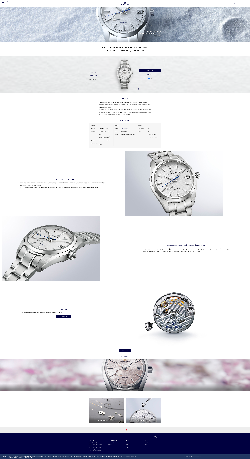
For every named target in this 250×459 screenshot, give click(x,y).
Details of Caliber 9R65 (63, 316)
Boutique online (150, 70)
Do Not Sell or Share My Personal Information (192, 456)
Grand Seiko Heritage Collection (95, 447)
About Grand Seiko (111, 442)
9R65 (122, 128)
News (145, 440)
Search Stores (150, 74)
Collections (10, 5)
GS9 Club (246, 1)
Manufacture (110, 444)
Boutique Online (239, 1)
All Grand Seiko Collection (94, 442)
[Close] (247, 456)
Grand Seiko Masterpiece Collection (95, 444)
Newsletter (238, 3)
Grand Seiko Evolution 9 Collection (95, 445)
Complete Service (129, 442)
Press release (146, 442)
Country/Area (11, 1)
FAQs (127, 447)
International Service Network (131, 445)
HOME (90, 7)
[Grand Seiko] (125, 3)
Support (128, 440)
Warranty (127, 449)
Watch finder (125, 350)
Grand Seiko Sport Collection (94, 449)
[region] (125, 456)
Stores (145, 447)
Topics (145, 444)
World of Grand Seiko (21, 5)
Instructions (126, 128)
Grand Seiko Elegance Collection (95, 450)
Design (109, 445)
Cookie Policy (32, 457)
